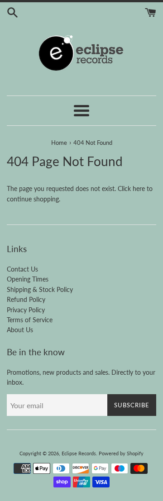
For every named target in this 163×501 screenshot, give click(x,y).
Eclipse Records (79, 453)
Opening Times (27, 279)
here (139, 188)
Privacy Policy (26, 310)
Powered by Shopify (121, 453)
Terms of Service (30, 320)
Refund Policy (26, 299)
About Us (20, 330)
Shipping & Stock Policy (40, 289)
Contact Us (22, 269)
